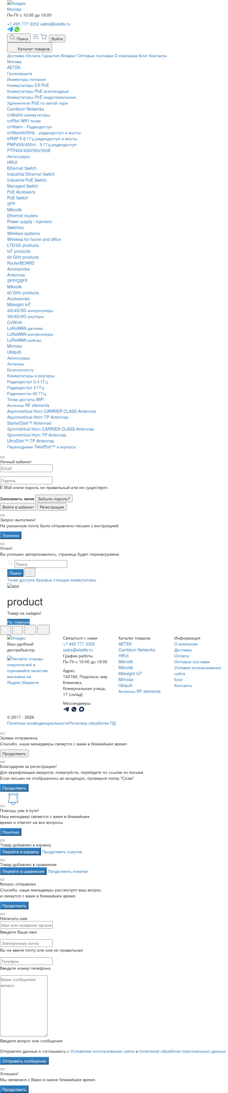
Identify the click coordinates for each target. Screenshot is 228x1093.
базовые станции (52, 580)
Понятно (10, 535)
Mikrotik (14, 209)
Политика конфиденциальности (38, 723)
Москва (14, 9)
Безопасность (20, 370)
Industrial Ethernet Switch (31, 174)
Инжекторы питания (26, 79)
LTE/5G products (23, 245)
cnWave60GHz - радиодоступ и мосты (44, 132)
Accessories (18, 269)
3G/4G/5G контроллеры (30, 310)
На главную (18, 622)
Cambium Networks (25, 109)
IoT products (19, 251)
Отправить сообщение (24, 1061)
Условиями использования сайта (102, 1051)
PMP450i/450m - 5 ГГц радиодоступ (42, 144)
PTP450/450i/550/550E (29, 150)
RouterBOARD (20, 263)
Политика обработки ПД (92, 723)
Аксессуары (18, 156)
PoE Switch (17, 198)
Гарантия (51, 55)
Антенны (15, 364)
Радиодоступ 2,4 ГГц (27, 381)
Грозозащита (19, 73)
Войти (57, 38)
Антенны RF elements (28, 405)
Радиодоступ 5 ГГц (25, 387)
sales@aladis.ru (55, 24)
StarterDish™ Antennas (29, 423)
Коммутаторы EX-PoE (28, 85)
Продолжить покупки (62, 851)
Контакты (158, 55)
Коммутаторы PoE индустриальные (41, 97)
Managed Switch (22, 186)
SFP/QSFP (17, 281)
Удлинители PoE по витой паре (37, 103)
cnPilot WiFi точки (24, 121)
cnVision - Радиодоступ (29, 127)
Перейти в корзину (20, 851)
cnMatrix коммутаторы (28, 115)
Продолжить (14, 753)
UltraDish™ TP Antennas (30, 441)
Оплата (33, 55)
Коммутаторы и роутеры (31, 375)
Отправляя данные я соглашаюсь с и (113, 1051)
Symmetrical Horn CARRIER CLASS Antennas (50, 429)
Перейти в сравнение (23, 871)
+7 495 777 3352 (23, 24)
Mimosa (14, 346)
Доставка (16, 55)
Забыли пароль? (54, 498)
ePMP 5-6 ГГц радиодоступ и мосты (42, 138)
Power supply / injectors (29, 221)
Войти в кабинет (18, 507)
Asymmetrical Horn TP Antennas (37, 417)
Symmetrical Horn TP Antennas (36, 435)
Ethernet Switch (22, 168)
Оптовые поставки (95, 55)
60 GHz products (23, 257)
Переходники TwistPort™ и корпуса (41, 447)
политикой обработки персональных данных (182, 1051)
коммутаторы (83, 580)
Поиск (21, 38)
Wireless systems (23, 233)
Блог (143, 55)
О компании (126, 55)
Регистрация (52, 507)
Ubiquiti (14, 352)
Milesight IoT (19, 304)
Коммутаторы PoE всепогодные (38, 91)
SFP (11, 204)
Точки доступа (21, 580)
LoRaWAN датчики (25, 328)
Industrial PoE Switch (27, 180)
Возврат (68, 55)
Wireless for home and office (34, 239)
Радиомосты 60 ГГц (26, 393)
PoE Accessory (21, 192)
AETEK (13, 67)
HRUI (12, 162)
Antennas (16, 275)
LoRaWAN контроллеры (30, 334)
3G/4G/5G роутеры (25, 316)
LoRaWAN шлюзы (24, 340)
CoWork (14, 322)
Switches (15, 227)
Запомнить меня (17, 498)
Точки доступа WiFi (25, 399)
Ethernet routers (22, 215)
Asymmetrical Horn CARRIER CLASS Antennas (51, 411)
